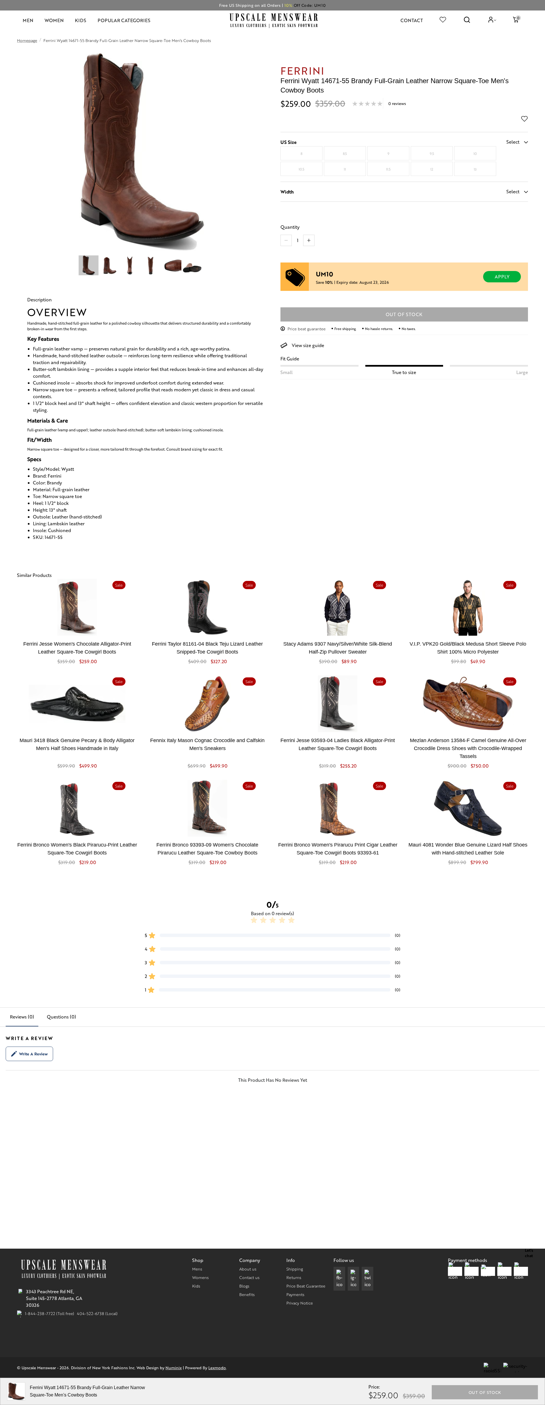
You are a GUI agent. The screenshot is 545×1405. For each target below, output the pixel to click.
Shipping (294, 1268)
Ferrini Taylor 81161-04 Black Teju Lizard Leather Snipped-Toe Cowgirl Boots (207, 648)
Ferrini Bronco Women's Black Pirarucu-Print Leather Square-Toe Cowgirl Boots (77, 849)
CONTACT (412, 20)
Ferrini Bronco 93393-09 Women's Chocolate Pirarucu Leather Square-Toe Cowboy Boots (207, 849)
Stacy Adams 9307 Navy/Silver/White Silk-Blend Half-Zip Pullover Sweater (337, 648)
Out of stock (485, 1392)
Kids (196, 1285)
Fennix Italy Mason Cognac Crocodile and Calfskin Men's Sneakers (207, 744)
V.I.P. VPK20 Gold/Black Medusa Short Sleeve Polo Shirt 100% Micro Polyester (468, 648)
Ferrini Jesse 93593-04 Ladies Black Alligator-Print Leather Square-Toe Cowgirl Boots (337, 744)
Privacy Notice (299, 1302)
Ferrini (302, 70)
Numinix (173, 1367)
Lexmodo (217, 1367)
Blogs (244, 1285)
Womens (200, 1277)
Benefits (247, 1294)
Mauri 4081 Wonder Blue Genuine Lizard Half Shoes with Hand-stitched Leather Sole (467, 849)
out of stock (404, 314)
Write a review (33, 1053)
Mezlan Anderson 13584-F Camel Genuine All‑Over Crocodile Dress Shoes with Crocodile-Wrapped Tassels (468, 748)
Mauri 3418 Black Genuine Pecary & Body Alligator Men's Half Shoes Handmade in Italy (77, 744)
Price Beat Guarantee (305, 1285)
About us (247, 1268)
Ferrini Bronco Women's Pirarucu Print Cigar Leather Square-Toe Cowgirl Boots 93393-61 (337, 849)
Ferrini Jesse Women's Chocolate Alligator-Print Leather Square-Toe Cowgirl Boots (77, 648)
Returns (293, 1277)
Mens (197, 1268)
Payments (295, 1294)
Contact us (249, 1277)
